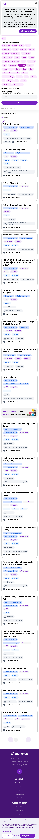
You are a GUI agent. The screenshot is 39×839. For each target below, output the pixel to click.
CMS (17, 73)
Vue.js (32, 49)
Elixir (31, 69)
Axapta (10, 81)
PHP (28, 45)
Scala (18, 69)
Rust (24, 69)
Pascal (20, 77)
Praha (23, 93)
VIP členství (19, 807)
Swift (24, 57)
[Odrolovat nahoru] (19, 772)
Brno (27, 93)
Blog (19, 790)
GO (11, 69)
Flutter (32, 57)
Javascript (7, 49)
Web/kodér (26, 53)
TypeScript (15, 53)
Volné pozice (19, 794)
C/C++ (30, 65)
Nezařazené (18, 85)
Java (15, 45)
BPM (5, 65)
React (16, 49)
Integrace (32, 61)
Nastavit (16, 836)
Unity (11, 73)
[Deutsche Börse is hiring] (19, 413)
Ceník (19, 786)
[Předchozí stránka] (10, 739)
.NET (21, 45)
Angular (24, 49)
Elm (5, 73)
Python (22, 65)
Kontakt (19, 798)
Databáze (13, 65)
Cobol (34, 77)
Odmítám (7, 836)
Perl (27, 77)
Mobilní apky (8, 57)
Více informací (6, 831)
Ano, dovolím (27, 836)
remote (32, 93)
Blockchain (7, 85)
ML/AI (23, 81)
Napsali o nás (19, 783)
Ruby (5, 69)
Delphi (25, 73)
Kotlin (17, 57)
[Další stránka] (28, 739)
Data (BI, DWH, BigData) (11, 61)
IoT (17, 81)
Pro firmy (19, 814)
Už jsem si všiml (28, 31)
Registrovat (19, 810)
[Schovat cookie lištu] (38, 820)
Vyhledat (19, 102)
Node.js (6, 53)
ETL (24, 61)
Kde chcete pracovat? (8, 91)
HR (4, 38)
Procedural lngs (9, 77)
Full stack (7, 45)
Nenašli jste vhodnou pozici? (10, 88)
